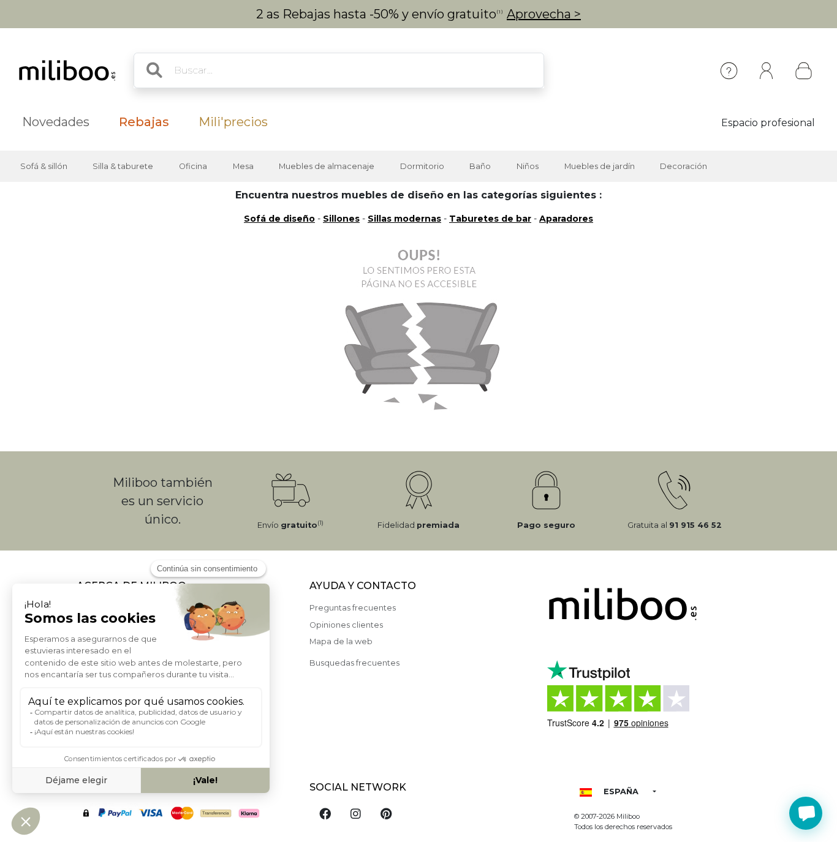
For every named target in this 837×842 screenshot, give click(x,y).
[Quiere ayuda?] (805, 813)
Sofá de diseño (279, 218)
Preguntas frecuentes (352, 607)
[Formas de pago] (186, 811)
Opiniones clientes (346, 625)
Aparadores (566, 218)
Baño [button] (480, 166)
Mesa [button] (243, 166)
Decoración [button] (683, 166)
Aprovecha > (544, 14)
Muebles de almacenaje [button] (326, 166)
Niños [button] (528, 166)
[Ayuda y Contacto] (729, 70)
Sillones (341, 218)
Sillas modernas (404, 218)
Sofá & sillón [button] (43, 166)
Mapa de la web (341, 641)
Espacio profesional (768, 123)
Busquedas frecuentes (354, 662)
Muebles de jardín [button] (599, 166)
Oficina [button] (193, 166)
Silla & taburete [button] (123, 166)
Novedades (55, 122)
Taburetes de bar (490, 218)
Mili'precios (233, 122)
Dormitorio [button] (422, 166)
